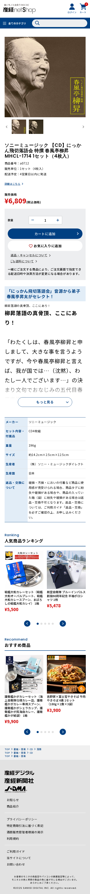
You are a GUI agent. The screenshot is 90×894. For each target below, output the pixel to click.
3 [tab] (45, 624)
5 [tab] (53, 624)
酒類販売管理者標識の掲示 (25, 832)
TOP (7, 749)
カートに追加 (45, 233)
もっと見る (45, 401)
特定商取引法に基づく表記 (25, 826)
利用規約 (13, 838)
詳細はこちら (13, 183)
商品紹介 (13, 806)
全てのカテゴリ (17, 23)
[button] (19, 126)
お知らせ (13, 800)
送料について (24, 261)
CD (31, 749)
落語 (39, 749)
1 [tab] (38, 624)
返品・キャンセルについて (29, 255)
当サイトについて (19, 858)
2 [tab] (41, 624)
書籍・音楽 (20, 749)
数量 (10, 220)
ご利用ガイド (16, 851)
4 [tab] (49, 624)
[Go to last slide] (7, 126)
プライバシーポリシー (22, 819)
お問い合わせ (16, 864)
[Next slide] (83, 126)
